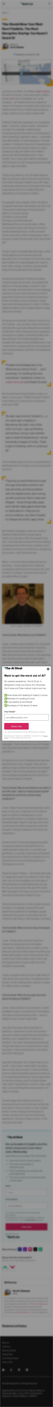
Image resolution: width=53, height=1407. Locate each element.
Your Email (10, 711)
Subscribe (16, 726)
